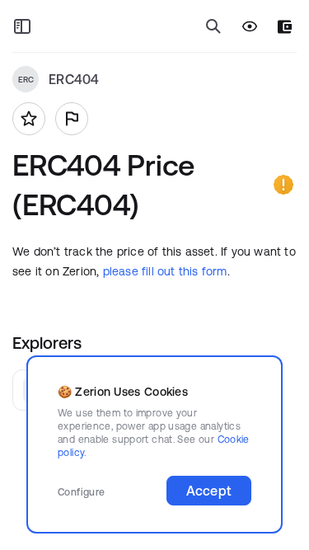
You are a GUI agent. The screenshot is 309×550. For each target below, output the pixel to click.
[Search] (213, 26)
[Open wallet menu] (285, 27)
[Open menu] (22, 26)
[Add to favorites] (28, 118)
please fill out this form (165, 271)
